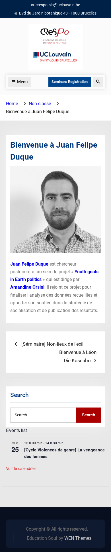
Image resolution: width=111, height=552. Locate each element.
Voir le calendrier (21, 468)
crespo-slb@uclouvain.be (58, 5)
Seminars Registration (70, 82)
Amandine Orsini (27, 287)
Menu (22, 81)
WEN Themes (77, 538)
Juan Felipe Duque (29, 264)
